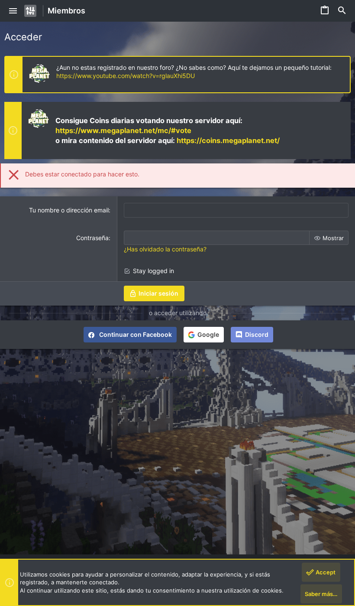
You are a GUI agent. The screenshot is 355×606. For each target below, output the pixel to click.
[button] (13, 11)
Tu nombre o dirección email (69, 210)
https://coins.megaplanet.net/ (228, 140)
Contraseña (92, 237)
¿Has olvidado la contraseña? (165, 249)
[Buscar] (342, 11)
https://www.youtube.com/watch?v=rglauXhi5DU (125, 75)
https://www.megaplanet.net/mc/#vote (123, 130)
